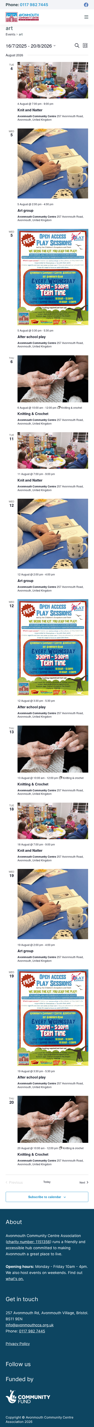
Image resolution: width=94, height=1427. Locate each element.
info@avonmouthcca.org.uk (30, 1325)
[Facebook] (86, 5)
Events (10, 34)
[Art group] (52, 163)
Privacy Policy (18, 1344)
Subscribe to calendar (44, 1197)
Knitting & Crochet (32, 413)
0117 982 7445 (34, 4)
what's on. (15, 1279)
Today (46, 1182)
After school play (31, 336)
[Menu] (86, 17)
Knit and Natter (29, 109)
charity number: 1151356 (28, 1242)
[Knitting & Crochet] (52, 378)
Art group (25, 210)
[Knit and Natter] (52, 80)
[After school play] (52, 277)
